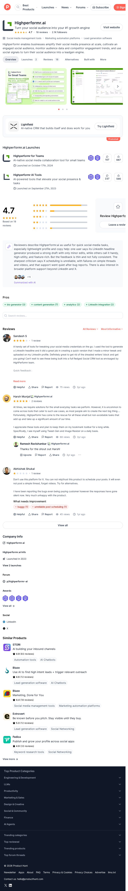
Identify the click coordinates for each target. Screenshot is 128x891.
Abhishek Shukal (24, 468)
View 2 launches (12, 565)
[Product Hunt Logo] (7, 7)
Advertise (100, 872)
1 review (36, 340)
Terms (46, 872)
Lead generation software (98, 38)
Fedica (17, 736)
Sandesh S (20, 336)
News (65, 7)
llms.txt (112, 872)
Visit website (111, 27)
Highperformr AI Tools (27, 174)
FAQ (38, 872)
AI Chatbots (47, 659)
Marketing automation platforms (62, 38)
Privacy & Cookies (62, 872)
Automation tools (25, 659)
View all (63, 525)
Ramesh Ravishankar (33, 443)
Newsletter (10, 872)
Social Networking (62, 728)
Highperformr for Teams (28, 156)
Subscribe (102, 7)
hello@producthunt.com (30, 879)
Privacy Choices (83, 872)
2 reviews (37, 401)
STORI (16, 644)
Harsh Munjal (21, 396)
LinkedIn (11, 621)
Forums (81, 7)
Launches (48, 7)
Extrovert (18, 713)
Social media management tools (24, 38)
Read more (19, 381)
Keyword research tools (29, 752)
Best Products (28, 7)
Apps (21, 872)
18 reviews (42, 32)
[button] (103, 59)
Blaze (16, 667)
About (30, 872)
